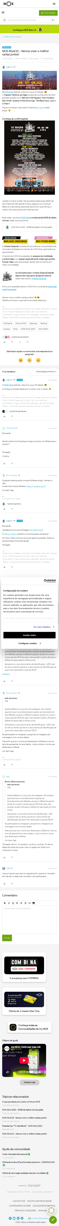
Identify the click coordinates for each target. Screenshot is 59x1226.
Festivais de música (12, 37)
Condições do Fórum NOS (18, 1192)
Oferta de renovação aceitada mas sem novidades (24, 1173)
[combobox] (29, 20)
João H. (9, 67)
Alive (15, 329)
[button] (3, 13)
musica (6, 329)
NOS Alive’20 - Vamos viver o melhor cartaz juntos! (24, 1118)
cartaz (41, 108)
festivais (33, 323)
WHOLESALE (44, 1211)
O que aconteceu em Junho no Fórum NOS (21, 1102)
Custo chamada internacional (14, 1154)
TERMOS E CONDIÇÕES (25, 1211)
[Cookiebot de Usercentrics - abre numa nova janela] (44, 581)
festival (44, 323)
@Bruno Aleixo (10, 534)
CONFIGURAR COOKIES (20, 1206)
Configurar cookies (28, 643)
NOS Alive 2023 (28, 329)
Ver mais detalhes (42, 627)
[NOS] (8, 3)
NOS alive (7, 323)
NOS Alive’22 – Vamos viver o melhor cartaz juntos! (24, 1134)
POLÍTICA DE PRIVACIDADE (39, 1201)
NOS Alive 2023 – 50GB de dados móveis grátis (22, 1110)
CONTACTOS (19, 1201)
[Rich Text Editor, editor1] (29, 919)
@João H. (6, 674)
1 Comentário (8, 1158)
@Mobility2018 (36, 530)
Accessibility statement (42, 1192)
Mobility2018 (11, 428)
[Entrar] (4, 20)
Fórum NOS (21, 323)
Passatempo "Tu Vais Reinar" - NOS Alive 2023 (22, 1126)
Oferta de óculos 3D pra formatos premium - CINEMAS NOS (28, 1162)
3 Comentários (8, 1169)
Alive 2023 (43, 329)
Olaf (8, 868)
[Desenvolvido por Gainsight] (30, 1186)
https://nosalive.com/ (36, 486)
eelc (8, 777)
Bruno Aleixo (11, 475)
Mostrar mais (29, 1082)
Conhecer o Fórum (10, 1105)
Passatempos (8, 1129)
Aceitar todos (29, 635)
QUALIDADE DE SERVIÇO (44, 1206)
